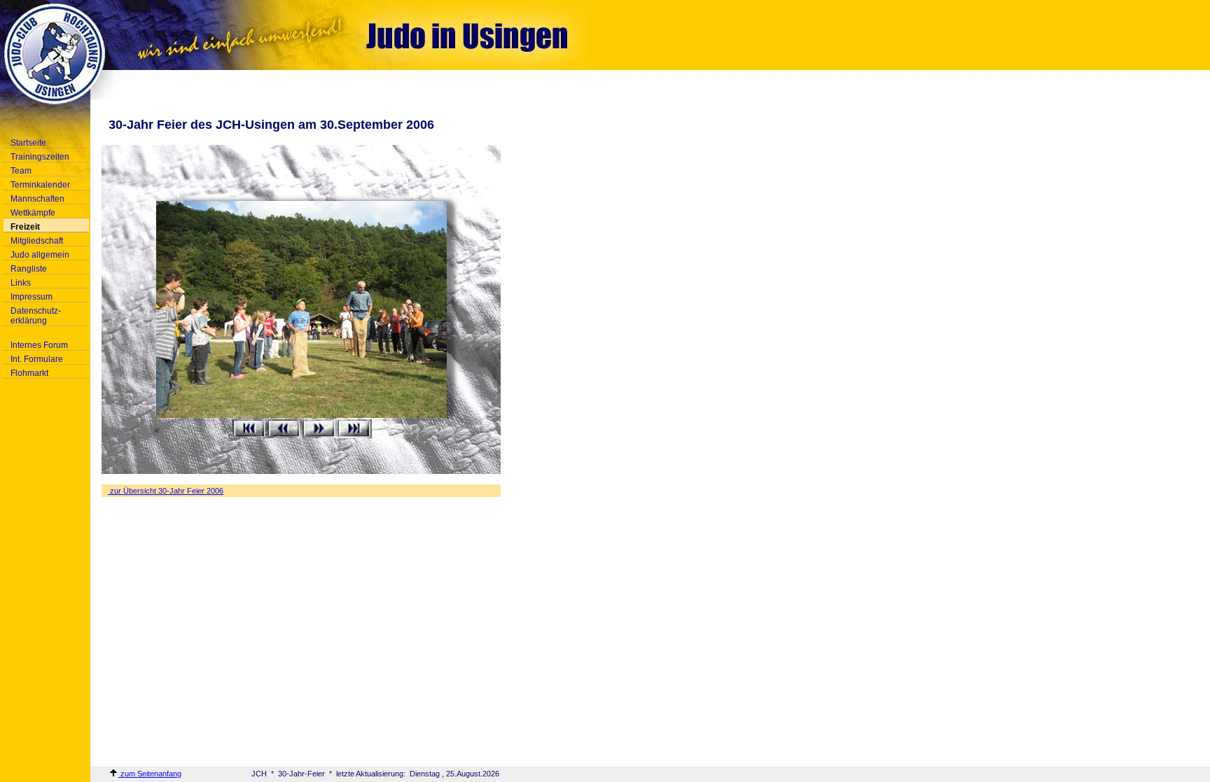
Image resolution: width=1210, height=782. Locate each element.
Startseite (28, 143)
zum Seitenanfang (149, 773)
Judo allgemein (40, 255)
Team (21, 171)
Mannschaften (37, 199)
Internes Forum (39, 345)
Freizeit (25, 227)
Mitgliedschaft (37, 241)
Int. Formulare (37, 359)
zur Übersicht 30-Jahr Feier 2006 (165, 491)
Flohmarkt (29, 373)
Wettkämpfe (33, 213)
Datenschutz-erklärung (36, 316)
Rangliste (29, 269)
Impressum (32, 297)
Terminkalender (40, 185)
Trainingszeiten (40, 157)
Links (21, 283)
